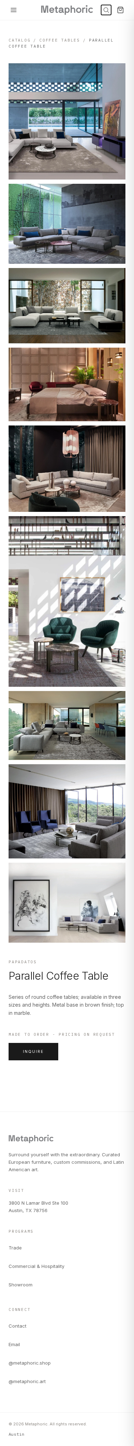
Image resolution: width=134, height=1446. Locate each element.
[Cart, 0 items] (120, 10)
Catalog (19, 40)
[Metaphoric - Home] (67, 10)
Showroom (21, 1284)
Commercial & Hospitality (36, 1266)
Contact (17, 1326)
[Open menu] (13, 10)
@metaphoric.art (27, 1381)
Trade (15, 1247)
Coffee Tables (59, 40)
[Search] (106, 10)
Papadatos (23, 961)
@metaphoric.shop (30, 1363)
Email (14, 1344)
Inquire (33, 1051)
